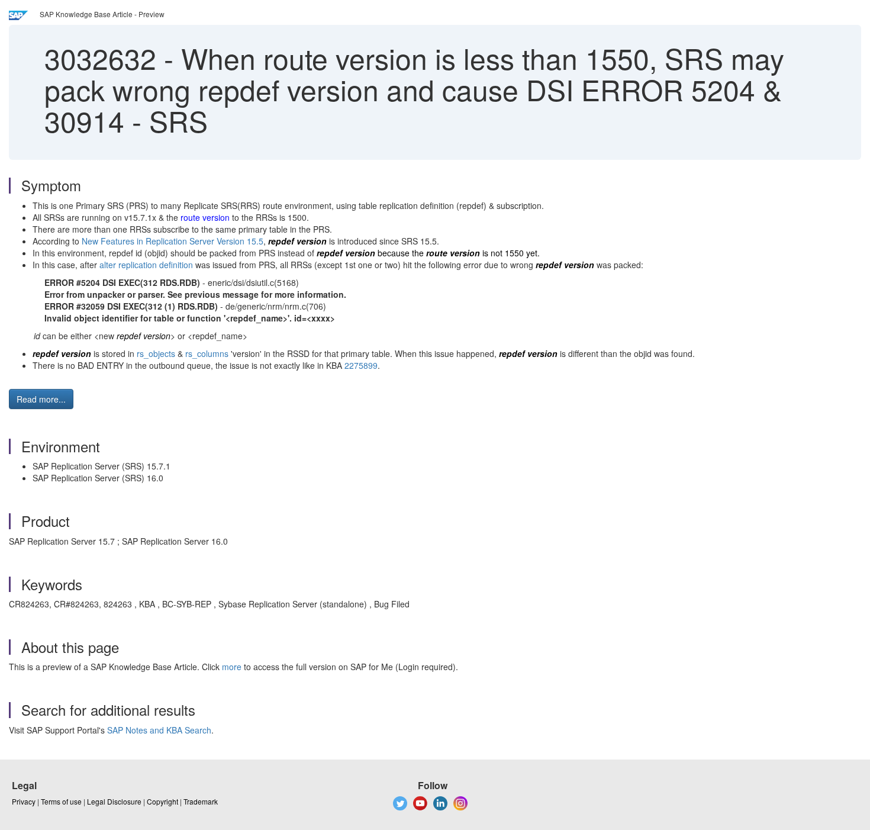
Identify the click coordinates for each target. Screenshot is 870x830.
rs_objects (156, 353)
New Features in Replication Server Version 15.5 (172, 241)
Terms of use (61, 801)
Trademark (200, 801)
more (231, 667)
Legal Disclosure (114, 801)
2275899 (361, 365)
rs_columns (206, 353)
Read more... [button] (41, 399)
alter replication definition (146, 265)
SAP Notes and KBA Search (159, 730)
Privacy (24, 801)
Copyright (162, 801)
